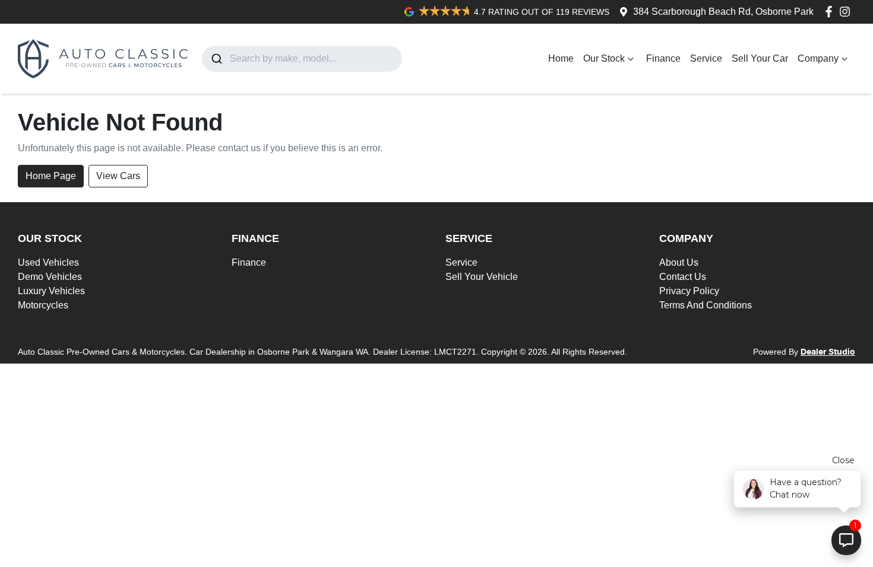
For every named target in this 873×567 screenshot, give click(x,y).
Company (818, 58)
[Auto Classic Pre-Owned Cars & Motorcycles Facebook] (831, 11)
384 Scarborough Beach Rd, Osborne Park (723, 12)
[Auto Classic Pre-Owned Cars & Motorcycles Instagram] (847, 11)
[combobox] (302, 59)
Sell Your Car (760, 58)
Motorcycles (43, 305)
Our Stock (604, 58)
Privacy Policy (689, 291)
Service (706, 58)
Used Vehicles (48, 262)
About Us (678, 262)
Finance (663, 58)
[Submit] (216, 59)
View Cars (118, 176)
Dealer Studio (828, 352)
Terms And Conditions (705, 305)
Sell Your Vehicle (481, 277)
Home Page (51, 176)
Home (561, 58)
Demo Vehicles (50, 277)
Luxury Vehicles (51, 291)
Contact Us (682, 277)
